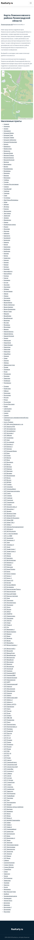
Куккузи (6, 278)
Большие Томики (9, 137)
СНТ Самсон (7, 760)
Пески (5, 371)
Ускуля (6, 887)
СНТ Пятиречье (8, 744)
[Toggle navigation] (30, 3)
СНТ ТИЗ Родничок (9, 793)
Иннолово (7, 229)
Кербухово (7, 251)
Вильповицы (7, 164)
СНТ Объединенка (9, 691)
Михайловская (8, 318)
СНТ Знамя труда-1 (9, 549)
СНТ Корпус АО (8, 580)
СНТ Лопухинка (8, 618)
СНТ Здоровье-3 (9, 544)
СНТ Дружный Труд (9, 515)
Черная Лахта (8, 900)
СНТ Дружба (7, 511)
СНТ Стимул (7, 784)
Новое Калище (8, 345)
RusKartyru (7, 3)
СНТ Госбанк (8, 504)
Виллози (6, 162)
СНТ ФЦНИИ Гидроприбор (12, 820)
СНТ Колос (7, 571)
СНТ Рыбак (7, 758)
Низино (6, 338)
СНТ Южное (7, 856)
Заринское (7, 215)
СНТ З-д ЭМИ (8, 536)
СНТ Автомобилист (10, 431)
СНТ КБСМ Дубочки (10, 560)
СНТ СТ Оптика (8, 780)
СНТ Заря (7, 542)
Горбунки (6, 191)
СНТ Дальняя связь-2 (10, 507)
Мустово (6, 322)
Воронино (7, 173)
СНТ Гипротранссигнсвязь (12, 491)
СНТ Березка (8, 449)
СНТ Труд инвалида (10, 802)
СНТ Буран (7, 455)
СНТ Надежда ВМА (9, 675)
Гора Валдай (7, 189)
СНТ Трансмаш (8, 798)
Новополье (7, 347)
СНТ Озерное (8, 693)
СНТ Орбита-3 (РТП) (10, 704)
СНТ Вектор (7, 457)
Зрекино (6, 218)
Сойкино (6, 860)
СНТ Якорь (7, 858)
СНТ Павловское (9, 706)
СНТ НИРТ (7, 682)
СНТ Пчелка (7, 742)
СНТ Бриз (7, 453)
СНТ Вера (7, 460)
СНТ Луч (6, 627)
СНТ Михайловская (10, 655)
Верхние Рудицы (9, 155)
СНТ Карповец (8, 558)
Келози (6, 244)
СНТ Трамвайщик (9, 796)
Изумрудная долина (10, 224)
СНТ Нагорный (8, 668)
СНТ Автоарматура (10, 429)
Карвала (6, 242)
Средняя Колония (9, 862)
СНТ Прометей (8, 731)
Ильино (6, 227)
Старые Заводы (8, 865)
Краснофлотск (8, 271)
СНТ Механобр (8, 651)
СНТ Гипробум (8, 487)
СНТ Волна (7, 478)
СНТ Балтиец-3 (8, 444)
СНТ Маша (7, 636)
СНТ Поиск (7, 722)
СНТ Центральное (9, 833)
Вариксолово (8, 148)
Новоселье (7, 351)
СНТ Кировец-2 (8, 562)
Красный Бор (8, 273)
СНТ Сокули (7, 775)
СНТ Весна (7, 464)
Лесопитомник (8, 291)
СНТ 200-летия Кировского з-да (13, 424)
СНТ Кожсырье (8, 567)
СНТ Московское (9, 666)
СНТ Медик (7, 640)
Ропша (6, 399)
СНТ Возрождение (9, 475)
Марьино (6, 313)
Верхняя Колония (9, 160)
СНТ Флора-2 (8, 818)
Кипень (6, 255)
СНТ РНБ (6, 751)
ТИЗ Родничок (8, 878)
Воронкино (7, 177)
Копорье (6, 267)
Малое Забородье (9, 305)
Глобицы (6, 180)
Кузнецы (6, 276)
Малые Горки (8, 311)
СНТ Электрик (8, 842)
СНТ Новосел (8, 686)
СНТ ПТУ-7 (7, 735)
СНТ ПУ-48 (7, 738)
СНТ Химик (7, 822)
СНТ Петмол (7, 715)
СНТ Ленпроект (8, 605)
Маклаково (7, 300)
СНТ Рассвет (8, 746)
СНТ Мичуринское (9, 657)
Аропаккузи (7, 131)
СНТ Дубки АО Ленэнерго (11, 518)
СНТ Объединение (9, 689)
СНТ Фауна (7, 813)
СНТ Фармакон (8, 811)
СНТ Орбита (7, 695)
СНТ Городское (8, 500)
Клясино (6, 260)
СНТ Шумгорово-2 (9, 838)
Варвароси (7, 146)
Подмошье (7, 380)
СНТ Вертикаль (8, 462)
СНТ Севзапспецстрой (11, 767)
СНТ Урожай (7, 804)
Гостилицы (7, 197)
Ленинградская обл (7, 24)
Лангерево (7, 287)
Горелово (6, 193)
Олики (5, 358)
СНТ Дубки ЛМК (8, 520)
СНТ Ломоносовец (9, 616)
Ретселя (6, 397)
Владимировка (8, 169)
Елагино (6, 209)
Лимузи (6, 293)
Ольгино (6, 360)
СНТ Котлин (7, 582)
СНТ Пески (7, 713)
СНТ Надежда (8, 671)
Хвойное (6, 894)
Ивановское (7, 220)
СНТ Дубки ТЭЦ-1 (9, 522)
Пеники (6, 367)
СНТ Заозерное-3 (9, 540)
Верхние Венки (8, 153)
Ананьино (7, 126)
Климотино (7, 258)
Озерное (6, 356)
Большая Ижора (9, 133)
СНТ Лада (7, 598)
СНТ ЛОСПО (8, 620)
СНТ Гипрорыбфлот (10, 489)
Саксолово (7, 411)
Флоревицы (7, 889)
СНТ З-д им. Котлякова (11, 533)
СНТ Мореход (8, 664)
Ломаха (6, 296)
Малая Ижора (8, 302)
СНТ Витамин (8, 473)
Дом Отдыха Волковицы (11, 200)
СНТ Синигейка (8, 769)
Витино (6, 166)
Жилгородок (7, 211)
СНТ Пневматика (9, 720)
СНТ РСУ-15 (7, 753)
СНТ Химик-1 (8, 825)
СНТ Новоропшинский (10, 684)
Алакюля (6, 124)
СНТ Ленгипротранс (10, 602)
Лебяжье (6, 289)
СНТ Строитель (8, 787)
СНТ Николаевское (9, 680)
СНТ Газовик (7, 484)
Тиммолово (7, 880)
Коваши (6, 264)
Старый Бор (7, 869)
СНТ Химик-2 (8, 827)
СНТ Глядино (8, 495)
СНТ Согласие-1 (9, 771)
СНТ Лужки (7, 622)
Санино (6, 413)
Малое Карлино (8, 307)
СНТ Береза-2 (8, 446)
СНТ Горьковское (9, 502)
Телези (6, 876)
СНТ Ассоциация (9, 442)
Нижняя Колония (9, 336)
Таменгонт (7, 874)
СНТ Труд (6, 800)
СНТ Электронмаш (9, 847)
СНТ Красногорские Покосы (12, 589)
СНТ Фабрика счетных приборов (13, 807)
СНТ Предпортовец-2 (10, 726)
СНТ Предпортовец (10, 724)
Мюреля (6, 329)
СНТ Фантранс (8, 809)
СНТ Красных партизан (11, 596)
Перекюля (7, 369)
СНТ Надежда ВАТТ (10, 673)
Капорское (7, 240)
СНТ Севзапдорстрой (10, 764)
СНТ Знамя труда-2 (10, 551)
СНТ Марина (7, 634)
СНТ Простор (8, 733)
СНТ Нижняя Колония (10, 677)
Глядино (6, 186)
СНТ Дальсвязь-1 (9, 509)
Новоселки (7, 349)
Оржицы (6, 363)
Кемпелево (7, 247)
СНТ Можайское (9, 659)
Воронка (6, 175)
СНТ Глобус (7, 493)
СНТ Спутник (8, 778)
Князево (6, 262)
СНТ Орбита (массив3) (10, 697)
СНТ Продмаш (8, 729)
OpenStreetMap (23, 118)
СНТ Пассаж (7, 711)
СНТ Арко (7, 440)
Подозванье (7, 383)
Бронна (6, 144)
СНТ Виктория (8, 471)
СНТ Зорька (7, 553)
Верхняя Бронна (9, 157)
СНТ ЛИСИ (7, 611)
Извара (6, 222)
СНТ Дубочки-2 (8, 529)
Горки (5, 195)
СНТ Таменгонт (8, 791)
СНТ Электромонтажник (11, 845)
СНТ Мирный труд (9, 653)
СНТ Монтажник (9, 662)
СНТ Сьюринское (9, 789)
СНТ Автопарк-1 (9, 433)
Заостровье (7, 213)
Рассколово (7, 395)
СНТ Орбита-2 (8, 700)
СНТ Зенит (7, 547)
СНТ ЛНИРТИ (8, 614)
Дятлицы (6, 206)
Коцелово (6, 269)
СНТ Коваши (7, 565)
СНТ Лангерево (8, 600)
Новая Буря (7, 342)
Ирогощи (6, 231)
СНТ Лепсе (7, 607)
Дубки (5, 202)
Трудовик (6, 882)
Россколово (7, 402)
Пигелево (6, 376)
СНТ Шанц (7, 836)
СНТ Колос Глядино (10, 573)
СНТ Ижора (7, 556)
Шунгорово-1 (8, 907)
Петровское (7, 374)
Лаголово (6, 285)
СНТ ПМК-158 (8, 717)
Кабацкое (6, 233)
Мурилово (7, 320)
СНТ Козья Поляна (9, 569)
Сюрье (6, 871)
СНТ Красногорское (10, 591)
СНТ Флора (7, 816)
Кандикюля (7, 238)
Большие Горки (8, 135)
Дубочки (6, 204)
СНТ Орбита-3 (8, 702)
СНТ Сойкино (8, 773)
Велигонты (7, 151)
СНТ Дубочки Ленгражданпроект (14, 527)
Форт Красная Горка (10, 891)
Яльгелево (7, 911)
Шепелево (7, 903)
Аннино (6, 128)
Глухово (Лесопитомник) (11, 184)
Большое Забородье (10, 140)
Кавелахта (7, 235)
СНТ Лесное (7, 609)
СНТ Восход (7, 480)
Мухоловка (7, 327)
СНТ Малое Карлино (10, 631)
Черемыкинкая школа (10, 896)
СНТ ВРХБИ (7, 482)
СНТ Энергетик (8, 851)
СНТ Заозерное (8, 538)
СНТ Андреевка (8, 437)
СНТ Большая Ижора (10, 451)
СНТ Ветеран (8, 466)
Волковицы (7, 171)
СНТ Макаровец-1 (9, 629)
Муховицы (7, 325)
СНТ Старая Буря (9, 782)
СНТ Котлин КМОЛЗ (10, 585)
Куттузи (6, 282)
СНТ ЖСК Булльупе (10, 531)
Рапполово (7, 393)
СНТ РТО (6, 755)
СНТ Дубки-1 (7, 524)
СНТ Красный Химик (10, 594)
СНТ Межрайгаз (8, 643)
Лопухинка (7, 298)
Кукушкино (7, 280)
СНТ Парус (7, 709)
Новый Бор (7, 354)
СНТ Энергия (8, 853)
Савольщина (8, 408)
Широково (7, 905)
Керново (6, 253)
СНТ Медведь (8, 638)
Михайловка (7, 316)
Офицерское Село (9, 365)
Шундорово (7, 909)
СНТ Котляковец (9, 587)
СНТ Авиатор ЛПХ (9, 426)
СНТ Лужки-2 (8, 625)
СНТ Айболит (8, 435)
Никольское (7, 340)
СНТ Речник (7, 749)
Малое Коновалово (9, 309)
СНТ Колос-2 (8, 578)
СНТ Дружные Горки (10, 513)
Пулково (6, 386)
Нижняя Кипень (8, 334)
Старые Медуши (9, 867)
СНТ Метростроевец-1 (10, 645)
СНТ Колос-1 (7, 576)
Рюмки (6, 406)
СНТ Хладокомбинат (10, 829)
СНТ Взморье (8, 469)
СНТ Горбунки (8, 498)
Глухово (6, 182)
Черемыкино (7, 898)
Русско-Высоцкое (9, 404)
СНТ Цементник (8, 831)
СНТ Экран (7, 840)
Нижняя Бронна (8, 331)
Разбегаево (7, 388)
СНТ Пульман (8, 740)
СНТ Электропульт (9, 849)
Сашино (6, 415)
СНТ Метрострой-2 (9, 648)
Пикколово (7, 378)
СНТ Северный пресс (10, 762)
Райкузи (6, 391)
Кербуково (7, 249)
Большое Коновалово (10, 142)
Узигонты (6, 885)
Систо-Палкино (8, 422)
